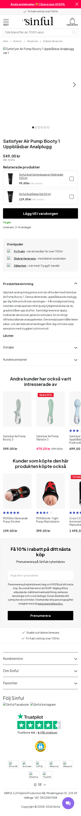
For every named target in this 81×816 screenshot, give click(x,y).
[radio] (70, 430)
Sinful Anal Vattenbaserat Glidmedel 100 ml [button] (41, 176)
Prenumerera (40, 616)
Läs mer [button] (8, 335)
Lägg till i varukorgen (40, 213)
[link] (5, 41)
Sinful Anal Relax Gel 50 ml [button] (35, 194)
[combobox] (37, 32)
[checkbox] (72, 179)
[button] (76, 4)
